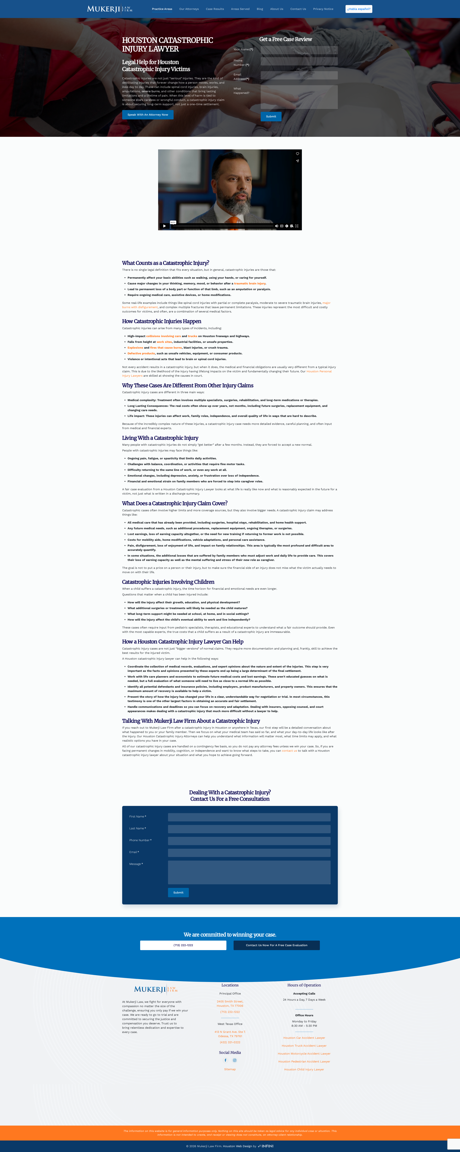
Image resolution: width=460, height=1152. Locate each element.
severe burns (150, 91)
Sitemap (230, 1069)
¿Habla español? (359, 9)
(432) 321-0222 (230, 1042)
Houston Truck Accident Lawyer (304, 1045)
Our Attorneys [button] (189, 9)
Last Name (137, 828)
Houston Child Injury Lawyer (304, 1069)
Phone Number (241, 63)
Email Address (241, 77)
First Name (137, 816)
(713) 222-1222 (230, 1012)
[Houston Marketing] (265, 1146)
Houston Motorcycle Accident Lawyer (304, 1053)
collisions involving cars (163, 336)
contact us (289, 750)
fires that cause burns (166, 347)
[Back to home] (109, 9)
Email (134, 852)
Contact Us (298, 9)
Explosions (135, 347)
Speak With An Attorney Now (148, 114)
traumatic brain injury (249, 283)
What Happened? (241, 91)
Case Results (215, 9)
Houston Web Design (237, 1146)
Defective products (141, 353)
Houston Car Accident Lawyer (304, 1037)
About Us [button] (276, 9)
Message (136, 864)
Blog (260, 9)
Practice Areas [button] (162, 9)
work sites (164, 342)
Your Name (243, 49)
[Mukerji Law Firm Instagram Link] (234, 1060)
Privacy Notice (323, 9)
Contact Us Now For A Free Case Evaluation (276, 945)
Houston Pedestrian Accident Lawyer (304, 1061)
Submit (271, 116)
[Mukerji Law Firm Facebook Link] (225, 1060)
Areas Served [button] (240, 9)
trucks (192, 336)
